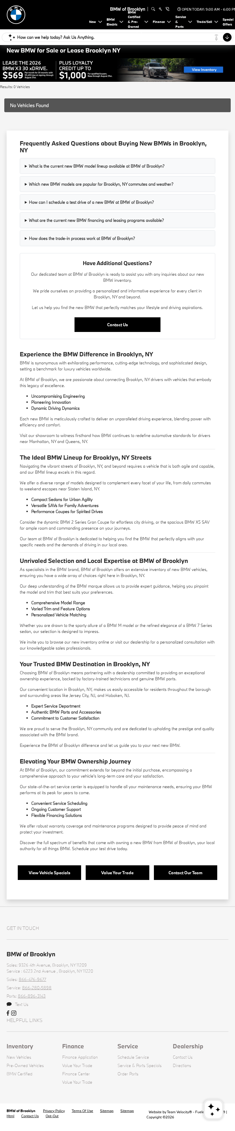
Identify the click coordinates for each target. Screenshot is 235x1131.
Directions (182, 1065)
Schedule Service (133, 1057)
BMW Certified (19, 1073)
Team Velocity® (179, 1111)
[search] (153, 9)
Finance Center (76, 1073)
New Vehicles (19, 1057)
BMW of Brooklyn (21, 1110)
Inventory (20, 1046)
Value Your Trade (117, 872)
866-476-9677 (32, 979)
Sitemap (106, 1110)
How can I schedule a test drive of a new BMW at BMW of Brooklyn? (91, 202)
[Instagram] (13, 1013)
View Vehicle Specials (49, 872)
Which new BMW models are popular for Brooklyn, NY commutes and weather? (101, 184)
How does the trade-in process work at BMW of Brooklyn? (82, 238)
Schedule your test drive (94, 848)
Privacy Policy (54, 1110)
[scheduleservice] (160, 9)
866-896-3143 (32, 996)
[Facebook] (8, 1013)
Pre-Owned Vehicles (25, 1065)
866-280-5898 (37, 987)
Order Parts (127, 1073)
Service (127, 1046)
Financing (55, 815)
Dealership (188, 1046)
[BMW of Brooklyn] (47, 14)
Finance (73, 1046)
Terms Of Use (82, 1110)
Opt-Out (52, 1115)
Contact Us (117, 324)
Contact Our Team (185, 872)
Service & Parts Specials (139, 1065)
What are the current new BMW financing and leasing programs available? (96, 220)
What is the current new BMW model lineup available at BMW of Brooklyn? (96, 166)
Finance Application (80, 1057)
